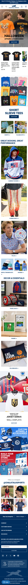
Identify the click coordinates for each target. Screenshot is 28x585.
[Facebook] (6, 555)
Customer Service (6, 526)
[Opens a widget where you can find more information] (6, 582)
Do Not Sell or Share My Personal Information (14, 578)
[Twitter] (10, 555)
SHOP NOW (14, 42)
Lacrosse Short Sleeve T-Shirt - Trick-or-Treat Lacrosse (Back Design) (16, 66)
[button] (2, 7)
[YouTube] (14, 555)
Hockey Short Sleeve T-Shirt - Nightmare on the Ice (5, 65)
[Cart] (26, 7)
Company (3, 523)
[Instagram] (3, 555)
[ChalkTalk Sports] (14, 6)
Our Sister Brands (6, 530)
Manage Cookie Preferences (14, 583)
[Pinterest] (18, 555)
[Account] (22, 7)
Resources (4, 534)
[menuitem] (22, 7)
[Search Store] (6, 7)
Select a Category (20, 516)
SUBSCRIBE (14, 550)
